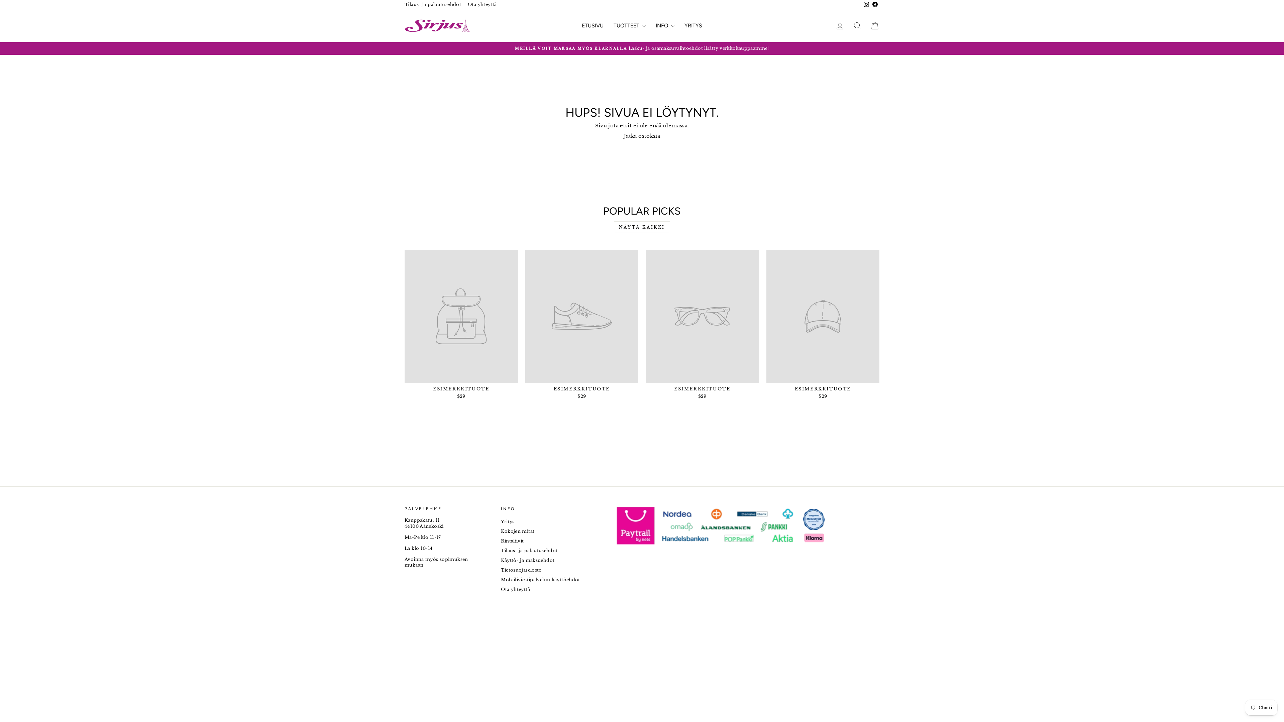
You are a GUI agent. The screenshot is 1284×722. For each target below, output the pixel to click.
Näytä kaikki (642, 227)
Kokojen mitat (517, 531)
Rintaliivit (512, 541)
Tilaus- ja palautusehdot (529, 550)
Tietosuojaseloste (521, 570)
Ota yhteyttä (482, 4)
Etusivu (593, 25)
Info (662, 25)
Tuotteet (627, 25)
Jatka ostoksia (642, 136)
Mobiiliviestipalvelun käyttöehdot (540, 579)
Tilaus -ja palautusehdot (433, 4)
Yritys (693, 25)
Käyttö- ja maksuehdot (527, 560)
